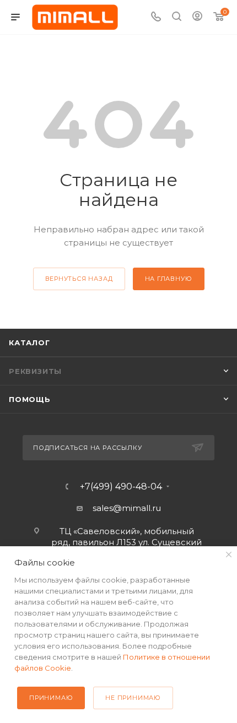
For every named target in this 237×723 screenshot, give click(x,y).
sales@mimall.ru (127, 508)
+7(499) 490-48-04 (121, 486)
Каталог (29, 342)
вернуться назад (79, 278)
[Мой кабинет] (197, 17)
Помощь (30, 399)
